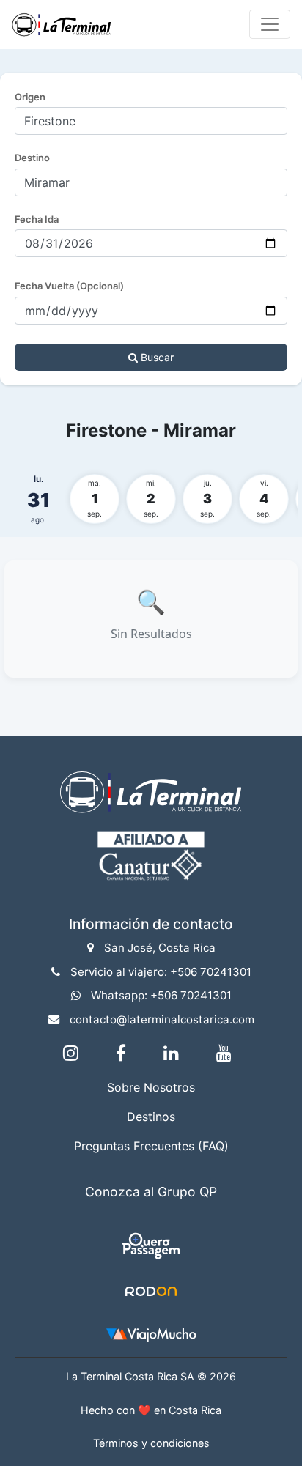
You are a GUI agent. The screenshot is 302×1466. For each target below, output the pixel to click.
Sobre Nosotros (151, 1087)
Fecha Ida (37, 219)
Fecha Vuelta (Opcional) (69, 286)
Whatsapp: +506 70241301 (161, 995)
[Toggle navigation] (269, 24)
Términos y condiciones (151, 1443)
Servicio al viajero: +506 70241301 (160, 972)
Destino (32, 157)
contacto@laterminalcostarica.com (162, 1019)
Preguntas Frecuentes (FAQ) (151, 1146)
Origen (30, 97)
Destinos (151, 1116)
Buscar (156, 357)
